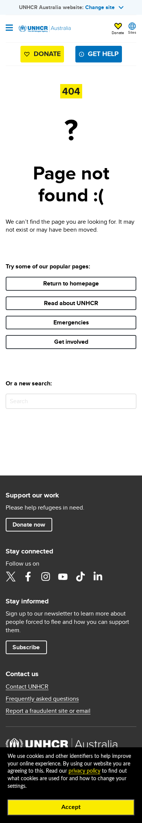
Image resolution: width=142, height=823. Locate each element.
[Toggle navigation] (9, 28)
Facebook (28, 576)
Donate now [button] (28, 524)
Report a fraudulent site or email (48, 711)
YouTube (63, 576)
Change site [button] (100, 7)
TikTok (80, 576)
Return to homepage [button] (71, 283)
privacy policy (84, 771)
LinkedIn (98, 576)
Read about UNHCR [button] (71, 303)
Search (129, 401)
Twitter (11, 576)
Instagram (45, 576)
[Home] (44, 28)
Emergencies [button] (71, 322)
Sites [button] (132, 32)
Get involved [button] (71, 341)
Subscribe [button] (26, 647)
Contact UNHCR (27, 687)
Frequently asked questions (42, 699)
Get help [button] (103, 54)
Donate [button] (118, 32)
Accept (71, 807)
